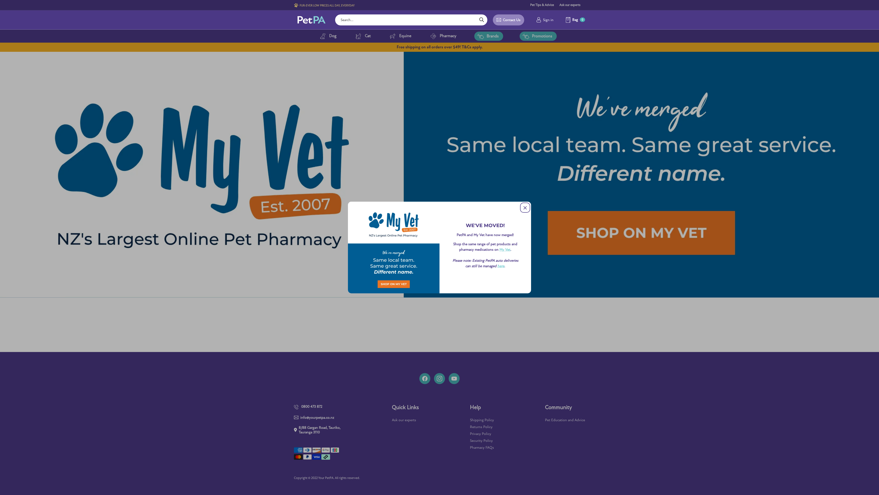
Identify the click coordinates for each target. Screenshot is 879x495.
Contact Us (512, 20)
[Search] (481, 19)
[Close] (525, 208)
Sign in (548, 20)
